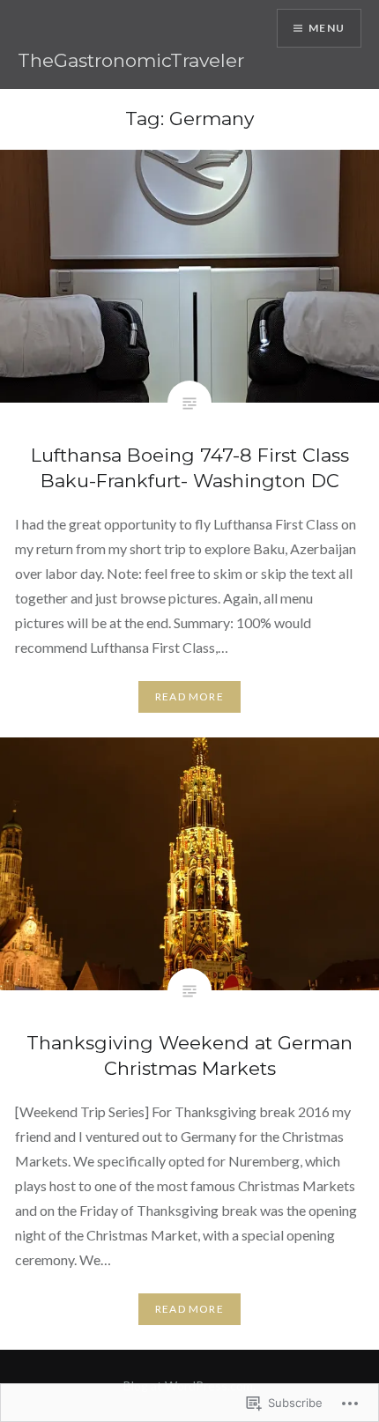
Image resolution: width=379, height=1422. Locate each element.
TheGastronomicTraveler (131, 60)
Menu (326, 27)
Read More (189, 696)
